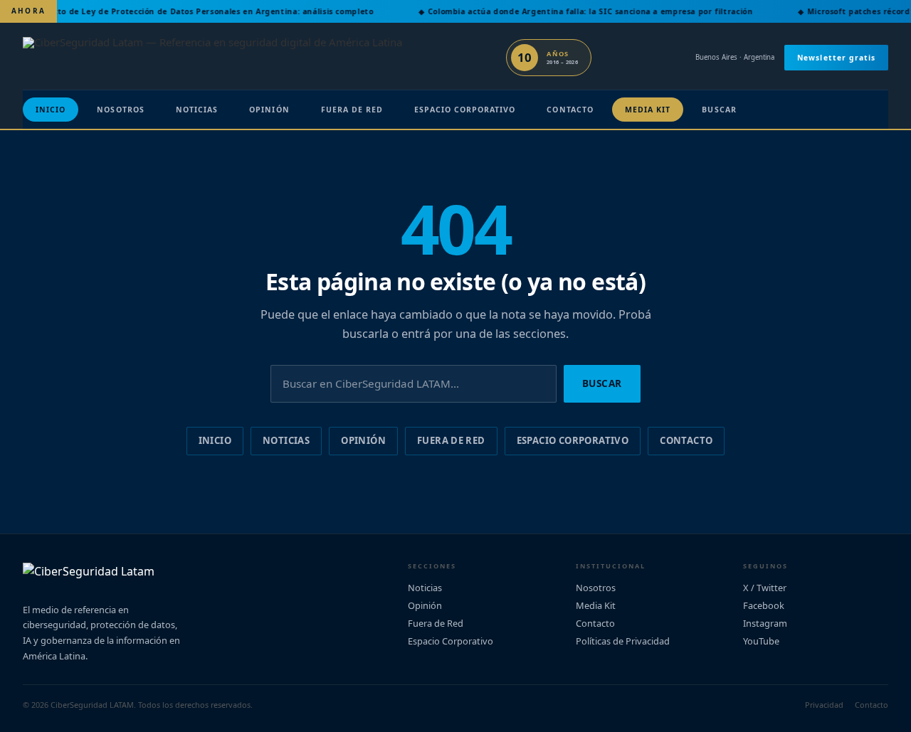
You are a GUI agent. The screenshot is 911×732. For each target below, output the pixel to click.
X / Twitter (764, 587)
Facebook (763, 605)
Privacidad (824, 704)
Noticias (197, 110)
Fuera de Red (352, 110)
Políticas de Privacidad (623, 641)
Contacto (570, 110)
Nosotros (120, 110)
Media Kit (648, 110)
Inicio (50, 110)
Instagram (765, 623)
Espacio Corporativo (464, 110)
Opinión (269, 110)
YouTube (761, 641)
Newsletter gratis (836, 58)
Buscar (719, 110)
